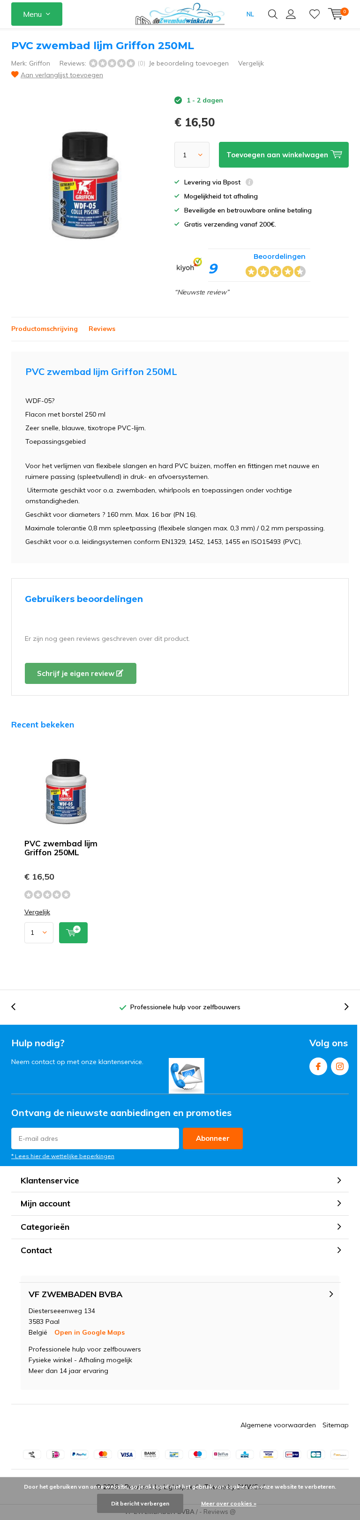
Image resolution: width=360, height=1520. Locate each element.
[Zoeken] (273, 14)
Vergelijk (251, 63)
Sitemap (335, 1425)
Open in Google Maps (89, 1332)
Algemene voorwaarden (278, 1425)
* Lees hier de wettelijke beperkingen (62, 1156)
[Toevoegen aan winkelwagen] (73, 932)
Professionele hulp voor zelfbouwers (185, 1007)
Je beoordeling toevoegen (189, 63)
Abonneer (213, 1138)
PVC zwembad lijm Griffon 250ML (61, 847)
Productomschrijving (44, 328)
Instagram (340, 1066)
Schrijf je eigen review (76, 673)
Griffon (39, 63)
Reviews (102, 328)
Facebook (318, 1066)
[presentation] (18, 1007)
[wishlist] (314, 14)
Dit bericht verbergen (140, 1503)
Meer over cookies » (228, 1503)
